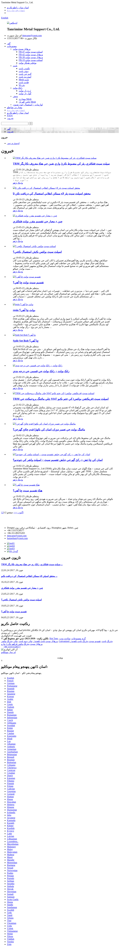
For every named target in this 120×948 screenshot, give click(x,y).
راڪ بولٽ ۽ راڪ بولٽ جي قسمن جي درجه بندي (41, 371)
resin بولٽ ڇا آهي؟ (24, 310)
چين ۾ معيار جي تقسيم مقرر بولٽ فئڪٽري (37, 221)
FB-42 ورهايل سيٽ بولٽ (31, 54)
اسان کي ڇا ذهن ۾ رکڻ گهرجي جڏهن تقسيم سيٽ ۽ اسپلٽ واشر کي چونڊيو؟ (58, 459)
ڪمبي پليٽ (24, 68)
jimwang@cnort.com (32, 35)
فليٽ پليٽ (24, 82)
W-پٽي (22, 85)
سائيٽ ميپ (64, 638)
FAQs (10, 115)
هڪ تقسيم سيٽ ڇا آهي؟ (27, 490)
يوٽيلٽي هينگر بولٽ (27, 63)
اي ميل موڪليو (8, 652)
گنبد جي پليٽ (25, 74)
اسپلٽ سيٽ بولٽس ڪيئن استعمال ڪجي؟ (37, 251)
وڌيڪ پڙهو (18, 183)
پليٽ (15, 65)
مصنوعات (12, 46)
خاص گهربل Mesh (27, 102)
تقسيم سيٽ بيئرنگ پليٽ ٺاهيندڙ (86, 641)
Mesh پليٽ (24, 79)
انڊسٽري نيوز (13, 143)
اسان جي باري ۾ (16, 10)
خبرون (10, 118)
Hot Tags (53, 638)
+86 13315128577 (12, 646)
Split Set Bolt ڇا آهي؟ (26, 340)
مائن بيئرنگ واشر (9, 641)
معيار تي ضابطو (14, 107)
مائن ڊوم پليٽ (25, 641)
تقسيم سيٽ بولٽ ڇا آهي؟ (28, 282)
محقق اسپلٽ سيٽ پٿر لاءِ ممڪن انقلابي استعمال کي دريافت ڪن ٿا (52, 193)
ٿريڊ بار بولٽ (25, 90)
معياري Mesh (25, 99)
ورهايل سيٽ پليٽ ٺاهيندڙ (46, 641)
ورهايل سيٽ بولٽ (21, 49)
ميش (15, 96)
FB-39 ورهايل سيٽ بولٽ (31, 57)
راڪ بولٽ (18, 88)
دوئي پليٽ (23, 71)
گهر (9, 43)
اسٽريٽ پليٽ (25, 77)
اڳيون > (19, 512)
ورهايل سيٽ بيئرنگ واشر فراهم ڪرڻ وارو (21, 644)
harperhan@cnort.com (17, 538)
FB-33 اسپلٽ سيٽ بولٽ (31, 60)
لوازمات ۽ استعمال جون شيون (28, 104)
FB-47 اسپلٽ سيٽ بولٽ (31, 52)
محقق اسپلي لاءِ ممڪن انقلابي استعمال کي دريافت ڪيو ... (29, 576)
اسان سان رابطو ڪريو (18, 7)
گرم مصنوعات (79, 638)
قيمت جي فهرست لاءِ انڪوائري (16, 635)
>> (14, 512)
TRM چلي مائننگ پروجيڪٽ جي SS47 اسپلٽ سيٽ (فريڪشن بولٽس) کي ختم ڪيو (61, 398)
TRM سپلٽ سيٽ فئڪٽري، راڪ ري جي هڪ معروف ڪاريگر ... (32, 564)
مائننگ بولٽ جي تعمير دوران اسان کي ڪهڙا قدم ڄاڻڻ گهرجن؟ (49, 429)
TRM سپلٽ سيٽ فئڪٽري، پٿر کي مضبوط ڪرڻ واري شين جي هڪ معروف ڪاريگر (61, 163)
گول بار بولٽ (25, 93)
